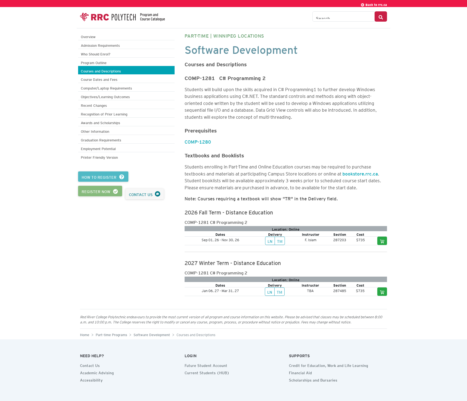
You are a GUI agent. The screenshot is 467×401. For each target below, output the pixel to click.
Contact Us (90, 364)
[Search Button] (381, 16)
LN (270, 240)
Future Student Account (206, 364)
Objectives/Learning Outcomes (105, 96)
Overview (88, 36)
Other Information (95, 131)
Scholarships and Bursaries (313, 379)
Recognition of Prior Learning (104, 113)
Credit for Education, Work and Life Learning (328, 364)
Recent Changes (94, 105)
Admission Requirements (100, 45)
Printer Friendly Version (99, 156)
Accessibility (91, 379)
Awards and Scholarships (100, 122)
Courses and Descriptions (101, 70)
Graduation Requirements (101, 139)
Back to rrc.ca (376, 4)
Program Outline (93, 62)
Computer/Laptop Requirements (106, 87)
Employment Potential (98, 148)
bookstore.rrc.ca (360, 172)
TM (279, 240)
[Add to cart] (382, 241)
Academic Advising (97, 372)
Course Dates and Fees (99, 79)
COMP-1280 (198, 140)
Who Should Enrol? (95, 53)
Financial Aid (300, 372)
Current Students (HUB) (207, 372)
